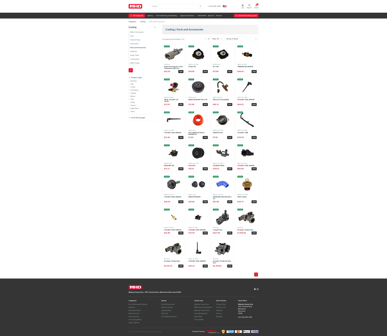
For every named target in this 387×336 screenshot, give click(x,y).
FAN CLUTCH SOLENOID (221, 99)
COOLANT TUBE (242, 132)
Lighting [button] (150, 15)
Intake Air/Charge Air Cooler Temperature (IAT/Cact (173, 67)
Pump (133, 102)
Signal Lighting (134, 322)
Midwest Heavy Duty (201, 304)
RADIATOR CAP (218, 132)
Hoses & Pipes (135, 40)
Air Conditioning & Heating (138, 304)
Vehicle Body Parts (168, 304)
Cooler (133, 87)
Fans (132, 36)
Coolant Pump (217, 230)
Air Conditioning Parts (169, 316)
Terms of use (220, 307)
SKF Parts (164, 313)
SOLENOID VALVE (218, 165)
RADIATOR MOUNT (194, 197)
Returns (219, 313)
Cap (132, 84)
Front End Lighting (135, 319)
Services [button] (219, 15)
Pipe (132, 99)
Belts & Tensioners (137, 32)
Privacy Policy (221, 304)
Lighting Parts (166, 310)
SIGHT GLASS (242, 197)
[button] (256, 6)
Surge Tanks (134, 55)
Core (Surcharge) (138, 118)
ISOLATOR (191, 165)
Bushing (133, 81)
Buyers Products (167, 307)
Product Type (136, 78)
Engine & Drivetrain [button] (187, 15)
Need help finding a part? (247, 15)
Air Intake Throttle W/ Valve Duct (222, 262)
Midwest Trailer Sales (202, 310)
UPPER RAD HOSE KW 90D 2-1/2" (222, 197)
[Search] (200, 6)
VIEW (181, 71)
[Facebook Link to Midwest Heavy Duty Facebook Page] (255, 289)
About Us (211, 15)
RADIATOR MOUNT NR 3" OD (197, 99)
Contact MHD (199, 319)
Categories (132, 21)
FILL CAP (216, 66)
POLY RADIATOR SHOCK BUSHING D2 (196, 133)
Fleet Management (201, 313)
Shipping (219, 310)
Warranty (219, 316)
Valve (133, 111)
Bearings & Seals (135, 310)
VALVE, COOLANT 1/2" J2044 (171, 100)
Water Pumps (134, 63)
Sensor (133, 105)
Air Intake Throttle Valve (245, 230)
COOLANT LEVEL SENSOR (245, 99)
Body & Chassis (134, 313)
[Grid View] (208, 39)
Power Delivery (134, 316)
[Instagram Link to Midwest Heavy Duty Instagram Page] (257, 289)
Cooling (143, 21)
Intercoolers (134, 43)
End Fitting (134, 90)
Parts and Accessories (138, 47)
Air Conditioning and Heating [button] (166, 15)
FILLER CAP (192, 66)
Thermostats (134, 59)
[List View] (205, 39)
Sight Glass (135, 108)
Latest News (201, 15)
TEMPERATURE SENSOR (245, 66)
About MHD (198, 316)
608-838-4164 (215, 6)
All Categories (138, 15)
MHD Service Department (203, 307)
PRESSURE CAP (169, 165)
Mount (133, 96)
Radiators (133, 51)
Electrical (132, 307)
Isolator (133, 93)
